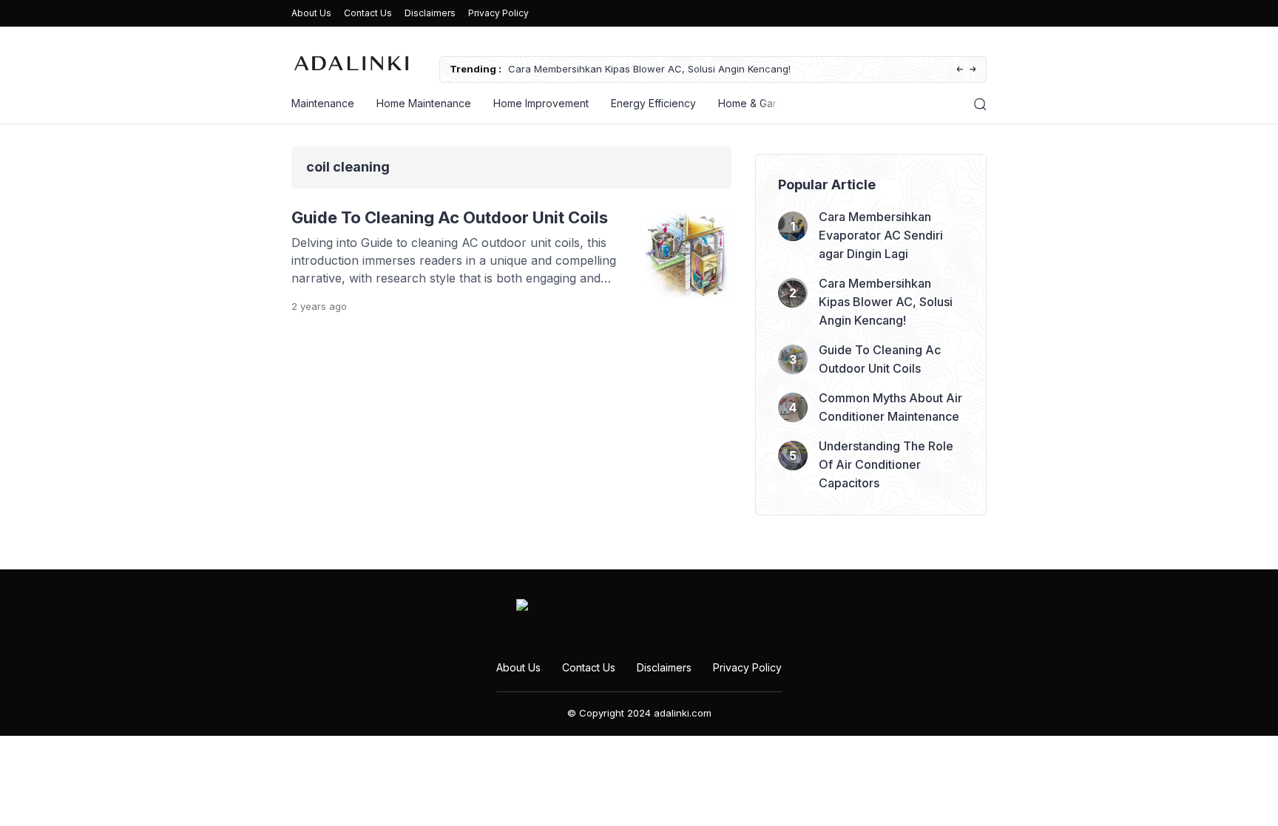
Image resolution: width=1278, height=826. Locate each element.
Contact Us (368, 12)
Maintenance (322, 103)
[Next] (972, 70)
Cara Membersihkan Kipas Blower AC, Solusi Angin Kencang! (649, 69)
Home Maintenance (423, 103)
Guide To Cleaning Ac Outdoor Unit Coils (449, 217)
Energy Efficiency (653, 103)
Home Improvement (541, 103)
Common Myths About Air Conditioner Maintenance (890, 407)
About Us (311, 12)
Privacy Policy (498, 12)
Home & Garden (757, 103)
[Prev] (959, 70)
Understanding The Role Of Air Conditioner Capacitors (886, 464)
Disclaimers (430, 12)
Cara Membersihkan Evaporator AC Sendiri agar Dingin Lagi (881, 235)
